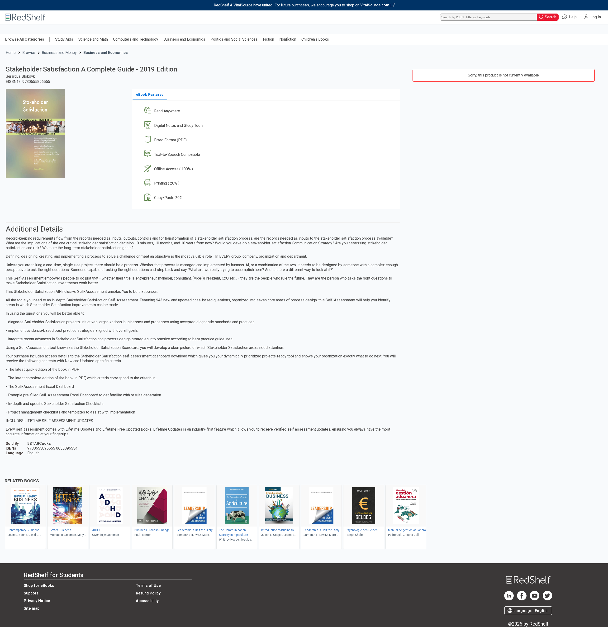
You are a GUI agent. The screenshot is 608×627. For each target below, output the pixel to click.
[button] (267, 111)
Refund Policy (148, 593)
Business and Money (59, 52)
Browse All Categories (24, 39)
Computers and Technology (135, 39)
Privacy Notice (37, 600)
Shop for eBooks (39, 585)
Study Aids (64, 39)
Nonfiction (287, 39)
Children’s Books (315, 39)
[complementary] (304, 508)
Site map (31, 608)
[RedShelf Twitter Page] (547, 599)
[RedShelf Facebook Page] (522, 599)
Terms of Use (148, 585)
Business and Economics (184, 39)
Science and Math (93, 39)
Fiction (268, 39)
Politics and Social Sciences (234, 39)
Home (11, 52)
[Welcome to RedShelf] (25, 17)
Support (31, 593)
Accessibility (147, 600)
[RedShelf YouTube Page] (534, 599)
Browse (28, 52)
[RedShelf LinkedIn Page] (509, 599)
